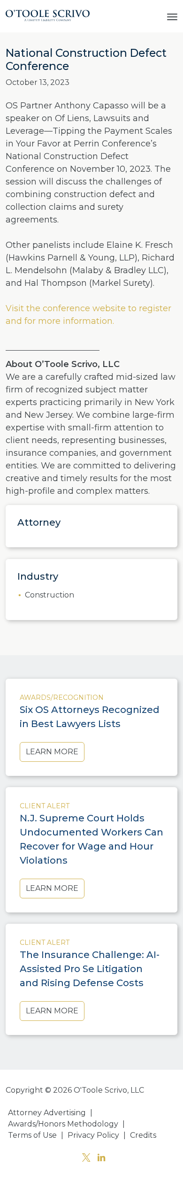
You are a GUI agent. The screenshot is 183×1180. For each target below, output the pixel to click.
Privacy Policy (93, 1135)
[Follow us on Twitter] (86, 1158)
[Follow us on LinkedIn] (101, 1158)
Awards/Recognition (62, 697)
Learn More (52, 751)
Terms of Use (32, 1135)
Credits (143, 1135)
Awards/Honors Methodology (63, 1123)
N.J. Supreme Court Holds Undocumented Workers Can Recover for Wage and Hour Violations (91, 839)
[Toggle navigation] (172, 16)
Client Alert (44, 806)
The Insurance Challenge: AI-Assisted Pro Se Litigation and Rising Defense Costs (90, 968)
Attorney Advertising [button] (47, 1112)
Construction (49, 594)
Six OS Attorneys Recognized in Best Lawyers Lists (90, 716)
